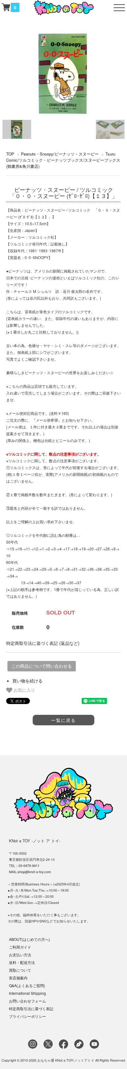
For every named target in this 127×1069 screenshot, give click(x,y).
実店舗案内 (18, 977)
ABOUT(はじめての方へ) (29, 939)
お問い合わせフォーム (27, 1000)
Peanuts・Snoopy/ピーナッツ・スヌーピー (60, 154)
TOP (10, 154)
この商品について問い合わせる (41, 666)
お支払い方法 (20, 954)
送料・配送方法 (22, 962)
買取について (20, 970)
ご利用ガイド (20, 947)
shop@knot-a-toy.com (34, 871)
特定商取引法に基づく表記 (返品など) (43, 643)
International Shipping (27, 993)
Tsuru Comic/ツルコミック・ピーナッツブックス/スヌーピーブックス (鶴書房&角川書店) (63, 160)
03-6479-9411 (28, 865)
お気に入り (23, 690)
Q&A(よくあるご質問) (27, 985)
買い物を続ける (27, 681)
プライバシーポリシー (27, 1016)
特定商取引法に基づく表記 (31, 1008)
